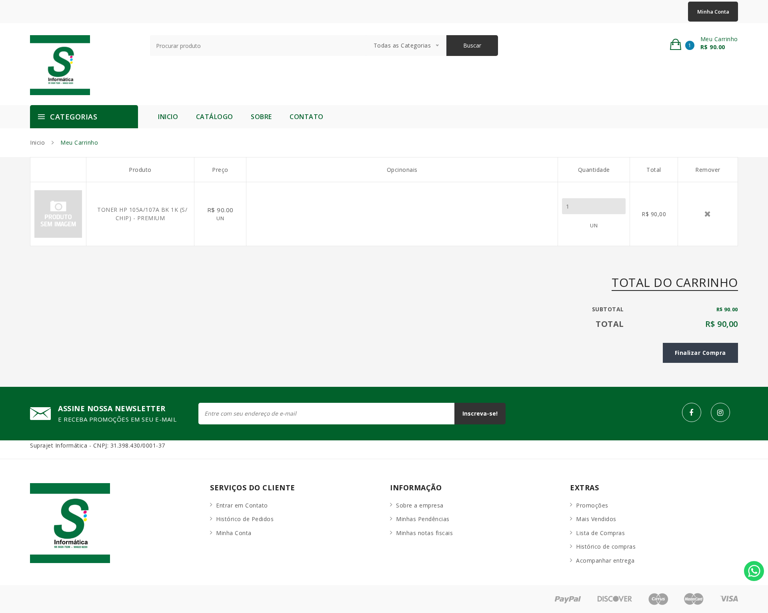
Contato (307, 116)
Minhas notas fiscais (424, 533)
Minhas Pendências (423, 519)
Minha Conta (713, 11)
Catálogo (214, 116)
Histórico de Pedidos (245, 519)
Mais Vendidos (596, 519)
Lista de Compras (600, 533)
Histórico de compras (606, 546)
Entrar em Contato (242, 505)
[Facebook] (691, 412)
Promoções (592, 505)
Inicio (168, 116)
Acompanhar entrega (605, 560)
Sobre (261, 116)
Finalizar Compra (700, 352)
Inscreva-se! (480, 413)
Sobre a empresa (420, 505)
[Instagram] (720, 412)
